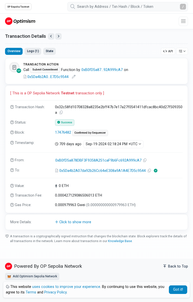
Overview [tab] (14, 51)
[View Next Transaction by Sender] (58, 36)
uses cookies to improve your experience (66, 287)
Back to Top (177, 266)
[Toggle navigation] (183, 21)
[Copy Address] (145, 160)
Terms (31, 292)
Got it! (178, 289)
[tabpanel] (96, 144)
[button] (96, 222)
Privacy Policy (55, 292)
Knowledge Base (120, 241)
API (170, 51)
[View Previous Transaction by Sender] (51, 36)
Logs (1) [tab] (33, 51)
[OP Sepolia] (20, 21)
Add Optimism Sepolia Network (34, 276)
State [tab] (49, 51)
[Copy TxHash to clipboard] (61, 112)
